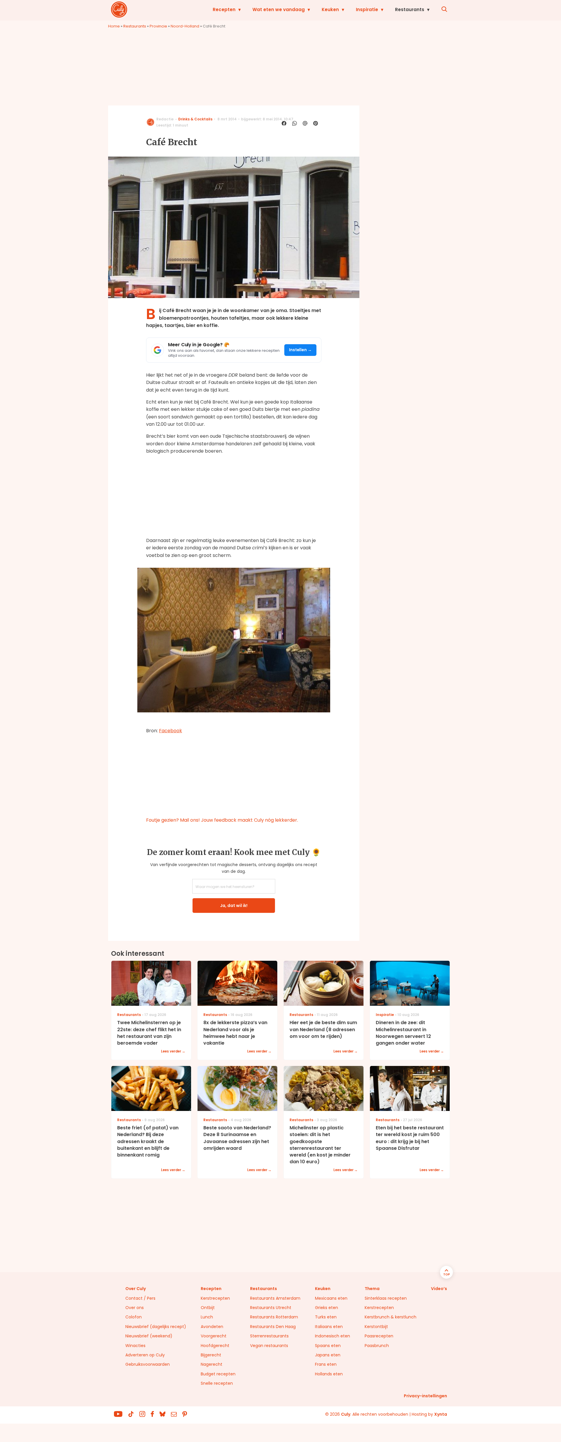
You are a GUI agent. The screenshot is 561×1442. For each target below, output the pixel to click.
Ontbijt (208, 1308)
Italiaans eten (329, 1327)
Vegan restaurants (269, 1345)
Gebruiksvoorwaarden (147, 1364)
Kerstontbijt (376, 1327)
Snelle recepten (217, 1383)
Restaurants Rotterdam (274, 1317)
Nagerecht (211, 1364)
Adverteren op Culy (145, 1355)
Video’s (439, 1289)
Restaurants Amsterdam (275, 1298)
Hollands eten (329, 1374)
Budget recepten (218, 1374)
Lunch (207, 1317)
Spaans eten (328, 1345)
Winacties (135, 1345)
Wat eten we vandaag (278, 9)
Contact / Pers (140, 1298)
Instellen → (300, 350)
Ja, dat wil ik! (233, 905)
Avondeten (212, 1327)
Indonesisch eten (332, 1336)
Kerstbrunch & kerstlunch (390, 1317)
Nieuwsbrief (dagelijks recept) (155, 1327)
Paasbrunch (377, 1345)
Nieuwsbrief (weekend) (148, 1336)
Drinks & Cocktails (195, 119)
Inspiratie (367, 9)
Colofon (133, 1317)
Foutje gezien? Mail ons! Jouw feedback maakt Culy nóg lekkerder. (222, 820)
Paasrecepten (379, 1336)
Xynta (440, 1414)
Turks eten (326, 1317)
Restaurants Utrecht (270, 1308)
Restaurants (409, 9)
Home (114, 26)
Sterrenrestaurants (269, 1336)
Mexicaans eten (331, 1298)
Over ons (134, 1308)
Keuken (330, 9)
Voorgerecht (213, 1336)
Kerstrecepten (215, 1298)
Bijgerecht (211, 1355)
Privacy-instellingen (425, 1396)
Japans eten (327, 1355)
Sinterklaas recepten (386, 1298)
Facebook (170, 730)
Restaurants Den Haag (273, 1327)
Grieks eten (326, 1308)
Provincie (158, 26)
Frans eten (326, 1364)
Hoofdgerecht (215, 1345)
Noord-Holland (185, 26)
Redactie (165, 119)
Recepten (224, 9)
